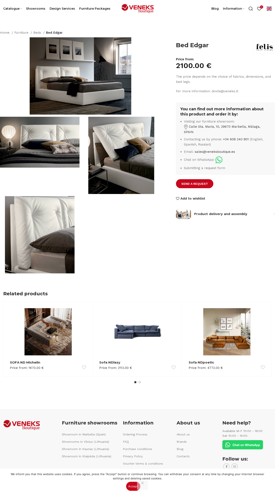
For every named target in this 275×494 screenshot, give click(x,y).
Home (5, 33)
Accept (133, 486)
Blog (180, 449)
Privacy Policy (133, 456)
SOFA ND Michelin (25, 362)
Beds (37, 33)
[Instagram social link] (234, 466)
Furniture (21, 33)
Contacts (183, 456)
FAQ (126, 441)
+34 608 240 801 (236, 139)
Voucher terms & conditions (143, 463)
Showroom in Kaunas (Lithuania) (85, 449)
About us (183, 434)
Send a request (194, 183)
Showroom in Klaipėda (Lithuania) (86, 456)
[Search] (250, 8)
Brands (182, 441)
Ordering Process (135, 434)
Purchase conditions (137, 449)
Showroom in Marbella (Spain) (84, 434)
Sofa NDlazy (109, 362)
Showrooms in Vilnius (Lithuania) (85, 441)
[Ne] (142, 485)
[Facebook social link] (226, 466)
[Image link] (218, 160)
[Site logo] (137, 8)
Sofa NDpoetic (201, 362)
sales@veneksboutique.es (215, 152)
